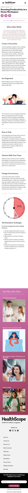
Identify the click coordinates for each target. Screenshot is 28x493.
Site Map (5, 469)
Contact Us (6, 441)
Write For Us (6, 444)
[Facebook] (10, 430)
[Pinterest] (18, 430)
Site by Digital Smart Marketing (14, 491)
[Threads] (15, 430)
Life (11, 7)
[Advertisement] (14, 271)
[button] (3, 2)
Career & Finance (5, 7)
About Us (5, 437)
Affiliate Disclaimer (8, 465)
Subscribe (6, 451)
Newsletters (6, 458)
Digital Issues (6, 455)
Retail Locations (7, 448)
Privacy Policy (7, 462)
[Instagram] (13, 430)
